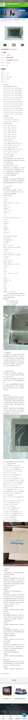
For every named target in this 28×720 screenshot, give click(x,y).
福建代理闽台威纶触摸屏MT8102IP (8, 698)
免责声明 (14, 710)
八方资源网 (10, 710)
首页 (6, 19)
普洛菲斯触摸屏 (16, 19)
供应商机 (10, 19)
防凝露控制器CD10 (21, 698)
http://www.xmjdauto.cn (5, 673)
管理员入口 (19, 710)
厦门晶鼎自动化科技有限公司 (11, 708)
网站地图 (23, 710)
